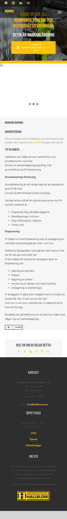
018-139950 (35, 142)
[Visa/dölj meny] (60, 12)
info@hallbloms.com (37, 404)
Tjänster (33, 439)
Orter (33, 433)
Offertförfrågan (33, 445)
